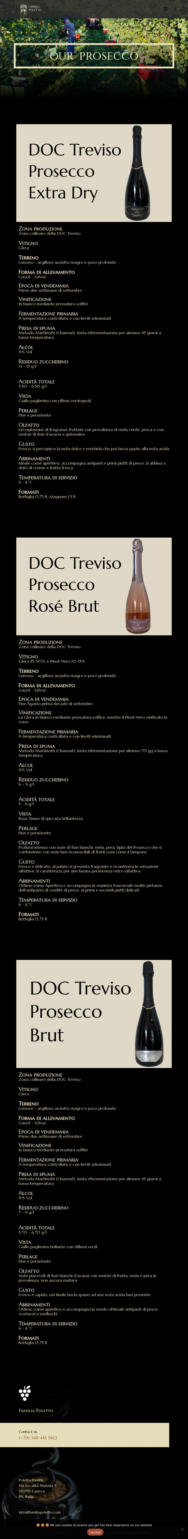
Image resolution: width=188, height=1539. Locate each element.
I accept (95, 1532)
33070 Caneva (31, 1491)
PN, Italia (26, 1496)
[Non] (182, 1529)
